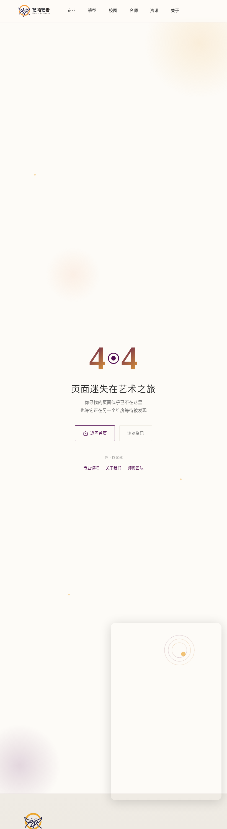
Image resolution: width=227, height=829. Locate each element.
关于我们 (113, 467)
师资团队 (135, 467)
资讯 (154, 10)
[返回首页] (34, 11)
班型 (92, 10)
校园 (113, 10)
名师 (134, 10)
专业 (71, 10)
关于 (175, 10)
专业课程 (91, 467)
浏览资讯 (135, 433)
